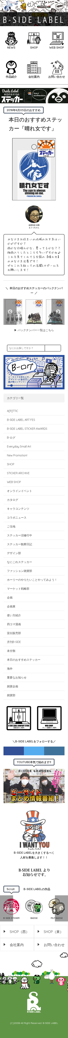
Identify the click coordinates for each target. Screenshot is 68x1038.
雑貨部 (11, 695)
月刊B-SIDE (14, 642)
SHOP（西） (19, 931)
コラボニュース (17, 517)
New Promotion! (17, 455)
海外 (10, 668)
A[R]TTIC (12, 411)
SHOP (10, 464)
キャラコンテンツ (18, 508)
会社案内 (17, 945)
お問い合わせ (54, 945)
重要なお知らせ (17, 677)
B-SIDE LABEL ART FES (21, 420)
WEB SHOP (14, 482)
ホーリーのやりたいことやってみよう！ (32, 579)
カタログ (12, 499)
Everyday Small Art (19, 446)
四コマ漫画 (14, 624)
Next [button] (58, 312)
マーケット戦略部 (18, 588)
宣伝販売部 (14, 633)
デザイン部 (14, 553)
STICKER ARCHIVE (18, 473)
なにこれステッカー (19, 562)
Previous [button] (10, 312)
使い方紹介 (14, 615)
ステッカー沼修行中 (19, 535)
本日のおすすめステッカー (23, 659)
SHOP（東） (53, 931)
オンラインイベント (19, 491)
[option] (34, 311)
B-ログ (11, 437)
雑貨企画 (12, 686)
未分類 (11, 651)
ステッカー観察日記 (19, 544)
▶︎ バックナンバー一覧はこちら (34, 330)
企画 (10, 597)
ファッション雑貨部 (19, 571)
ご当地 (11, 526)
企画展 (11, 606)
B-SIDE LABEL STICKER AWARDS (27, 428)
